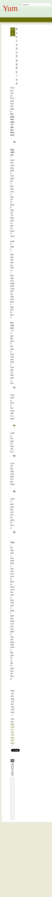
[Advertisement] (29, 70)
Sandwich (12, 743)
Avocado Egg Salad (16, 56)
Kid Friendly (12, 735)
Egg (12, 724)
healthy (12, 728)
